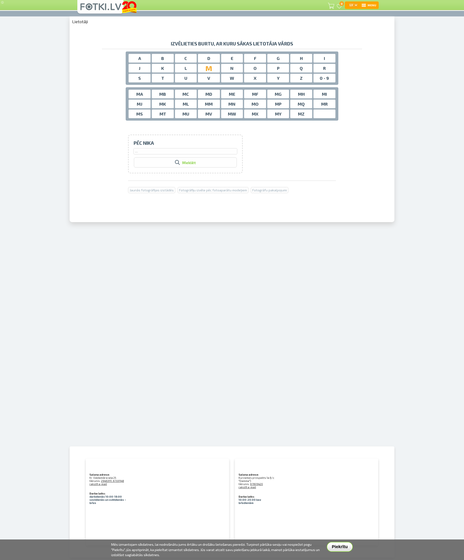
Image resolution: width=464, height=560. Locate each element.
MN (231, 104)
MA (139, 94)
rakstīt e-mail (98, 484)
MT (163, 113)
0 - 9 (324, 78)
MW (232, 113)
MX (255, 113)
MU (185, 113)
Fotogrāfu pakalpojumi (269, 190)
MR (324, 104)
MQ (301, 104)
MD (208, 94)
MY (278, 113)
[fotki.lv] (100, 9)
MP (278, 104)
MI (324, 94)
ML (186, 104)
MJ (139, 104)
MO (255, 104)
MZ (301, 113)
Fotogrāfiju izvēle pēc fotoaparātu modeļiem (213, 190)
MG (278, 94)
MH (301, 94)
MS (139, 113)
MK (162, 104)
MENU (372, 5)
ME (232, 94)
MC (185, 94)
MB (162, 94)
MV (208, 113)
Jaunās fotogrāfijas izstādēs (152, 190)
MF (255, 94)
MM (209, 104)
